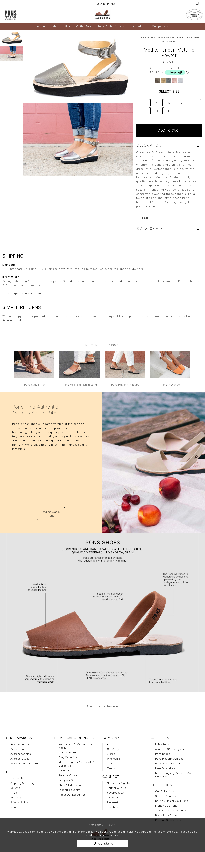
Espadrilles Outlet (69, 789)
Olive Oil (64, 770)
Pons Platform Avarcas (169, 758)
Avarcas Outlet (19, 758)
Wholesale (113, 758)
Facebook (113, 807)
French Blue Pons (166, 805)
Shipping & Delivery (22, 783)
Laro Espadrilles (165, 768)
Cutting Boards (68, 752)
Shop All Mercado (70, 785)
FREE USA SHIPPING (102, 3)
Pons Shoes (162, 753)
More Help (16, 807)
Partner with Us (116, 787)
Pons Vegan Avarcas (168, 763)
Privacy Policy (19, 802)
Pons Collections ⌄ (111, 26)
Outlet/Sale (83, 26)
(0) (201, 3)
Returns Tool (11, 320)
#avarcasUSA (115, 792)
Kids (67, 26)
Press (110, 763)
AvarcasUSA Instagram (169, 749)
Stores (111, 753)
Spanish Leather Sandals (170, 810)
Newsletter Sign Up (119, 783)
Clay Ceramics (68, 757)
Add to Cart (169, 130)
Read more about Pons (51, 513)
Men (55, 26)
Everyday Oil (66, 780)
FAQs (13, 792)
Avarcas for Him (20, 749)
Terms (111, 768)
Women (42, 26)
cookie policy (95, 835)
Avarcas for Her (20, 744)
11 (169, 111)
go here (138, 268)
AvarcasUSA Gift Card (24, 763)
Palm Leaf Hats (68, 775)
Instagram (113, 797)
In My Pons (162, 744)
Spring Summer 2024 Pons (171, 800)
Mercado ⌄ (138, 26)
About (110, 744)
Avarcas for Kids (20, 753)
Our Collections (165, 791)
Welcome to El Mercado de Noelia (75, 746)
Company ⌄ (160, 26)
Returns (15, 787)
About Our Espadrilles (72, 794)
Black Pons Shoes (166, 815)
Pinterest (112, 802)
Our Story (113, 749)
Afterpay (15, 797)
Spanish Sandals (165, 796)
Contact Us (17, 778)
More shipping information (21, 293)
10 (156, 111)
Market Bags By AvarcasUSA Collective (76, 764)
